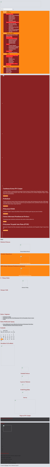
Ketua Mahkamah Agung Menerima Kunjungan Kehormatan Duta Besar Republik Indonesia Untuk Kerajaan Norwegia (18, 325)
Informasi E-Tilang (7, 316)
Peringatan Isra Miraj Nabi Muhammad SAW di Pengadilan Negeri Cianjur (18, 318)
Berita (4, 319)
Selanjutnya (5, 195)
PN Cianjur (6, 465)
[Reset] (13, 9)
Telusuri (4, 221)
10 (3, 336)
